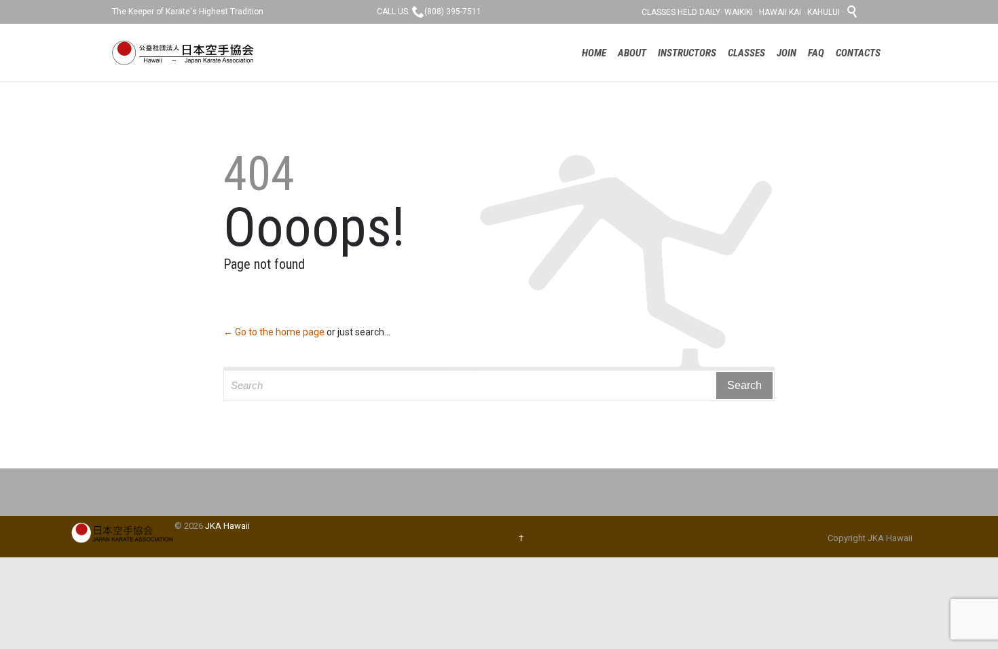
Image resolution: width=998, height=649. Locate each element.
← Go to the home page (274, 332)
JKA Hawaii (227, 526)
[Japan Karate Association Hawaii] (185, 52)
